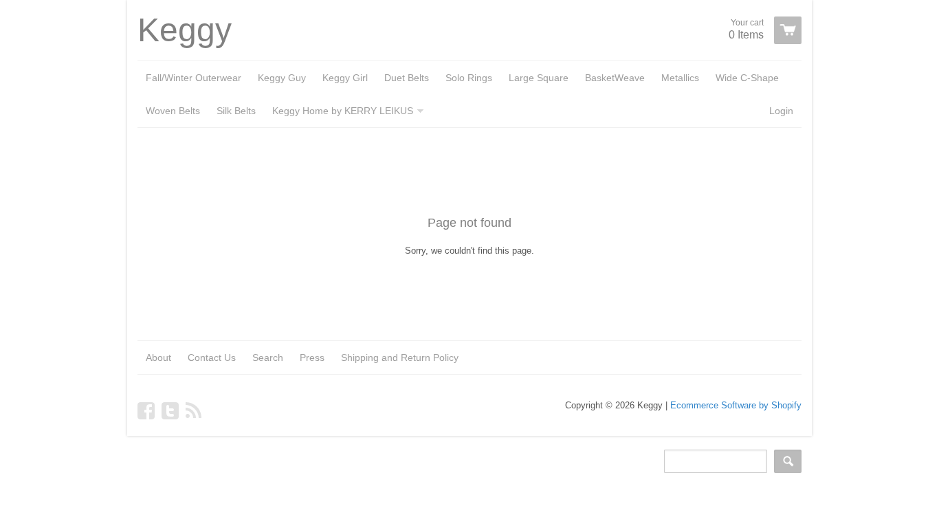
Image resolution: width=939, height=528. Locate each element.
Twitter (170, 410)
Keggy (184, 30)
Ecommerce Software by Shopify (736, 405)
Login (781, 110)
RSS (194, 410)
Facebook (146, 410)
